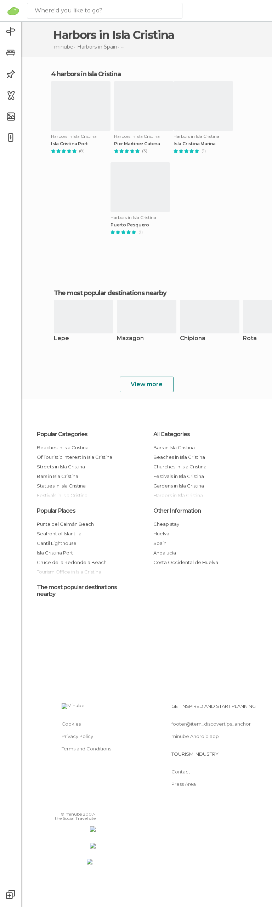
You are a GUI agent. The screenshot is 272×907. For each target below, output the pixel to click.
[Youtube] (91, 804)
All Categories (171, 434)
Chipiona (192, 339)
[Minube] (13, 11)
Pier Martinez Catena (137, 143)
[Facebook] (63, 804)
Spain (159, 543)
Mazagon (130, 339)
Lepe (61, 339)
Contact (180, 771)
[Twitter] (72, 804)
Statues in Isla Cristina (61, 486)
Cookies (71, 724)
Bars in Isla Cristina (57, 476)
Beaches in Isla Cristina (63, 447)
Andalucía (164, 553)
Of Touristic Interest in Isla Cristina (74, 457)
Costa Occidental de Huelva (185, 562)
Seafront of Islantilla (59, 533)
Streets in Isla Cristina (61, 466)
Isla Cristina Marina (195, 143)
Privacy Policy (77, 736)
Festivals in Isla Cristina (178, 476)
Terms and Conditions (86, 748)
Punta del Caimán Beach (65, 524)
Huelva (161, 533)
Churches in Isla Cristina (179, 466)
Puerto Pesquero (129, 224)
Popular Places (56, 510)
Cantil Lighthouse (56, 543)
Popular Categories (62, 434)
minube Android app (195, 736)
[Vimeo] (81, 804)
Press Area (183, 784)
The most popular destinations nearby (110, 293)
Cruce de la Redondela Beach (72, 562)
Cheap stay (166, 524)
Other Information (177, 510)
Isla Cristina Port (69, 143)
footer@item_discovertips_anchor (211, 724)
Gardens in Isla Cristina (178, 486)
